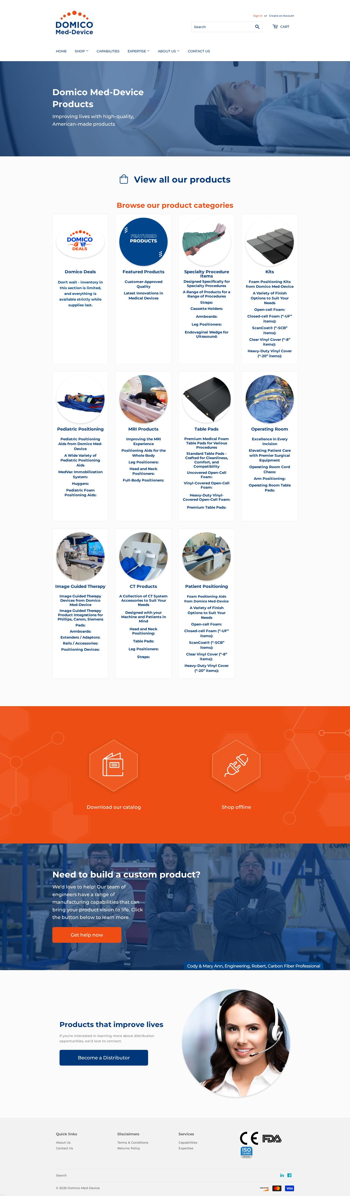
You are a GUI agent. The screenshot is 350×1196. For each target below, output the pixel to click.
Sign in (257, 15)
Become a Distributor (104, 1058)
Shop (80, 51)
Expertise (137, 51)
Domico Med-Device (84, 1188)
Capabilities (108, 51)
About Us (167, 51)
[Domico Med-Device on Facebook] (289, 1176)
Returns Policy (128, 1148)
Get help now (87, 935)
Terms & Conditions (132, 1142)
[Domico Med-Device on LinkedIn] (282, 1175)
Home (61, 51)
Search (61, 1175)
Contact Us (199, 51)
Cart (284, 27)
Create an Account (281, 15)
